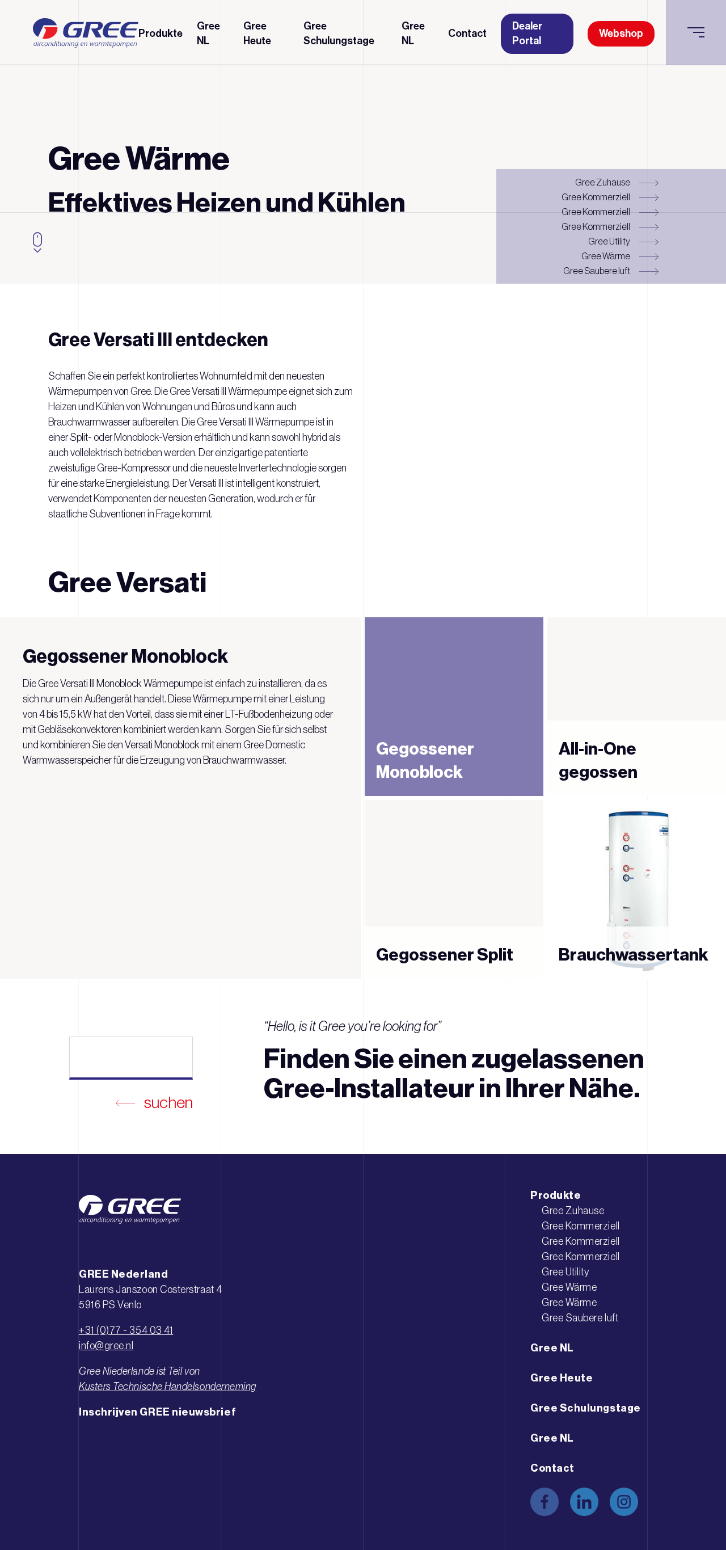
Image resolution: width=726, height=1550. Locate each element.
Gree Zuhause (602, 182)
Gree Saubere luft (596, 271)
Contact (467, 33)
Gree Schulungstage (338, 33)
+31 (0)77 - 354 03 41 (126, 1330)
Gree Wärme (605, 256)
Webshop (621, 33)
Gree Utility (609, 241)
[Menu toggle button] (696, 32)
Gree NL (208, 33)
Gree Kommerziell (596, 197)
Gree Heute (257, 33)
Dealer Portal (527, 33)
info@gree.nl (106, 1345)
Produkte (160, 33)
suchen (168, 1102)
